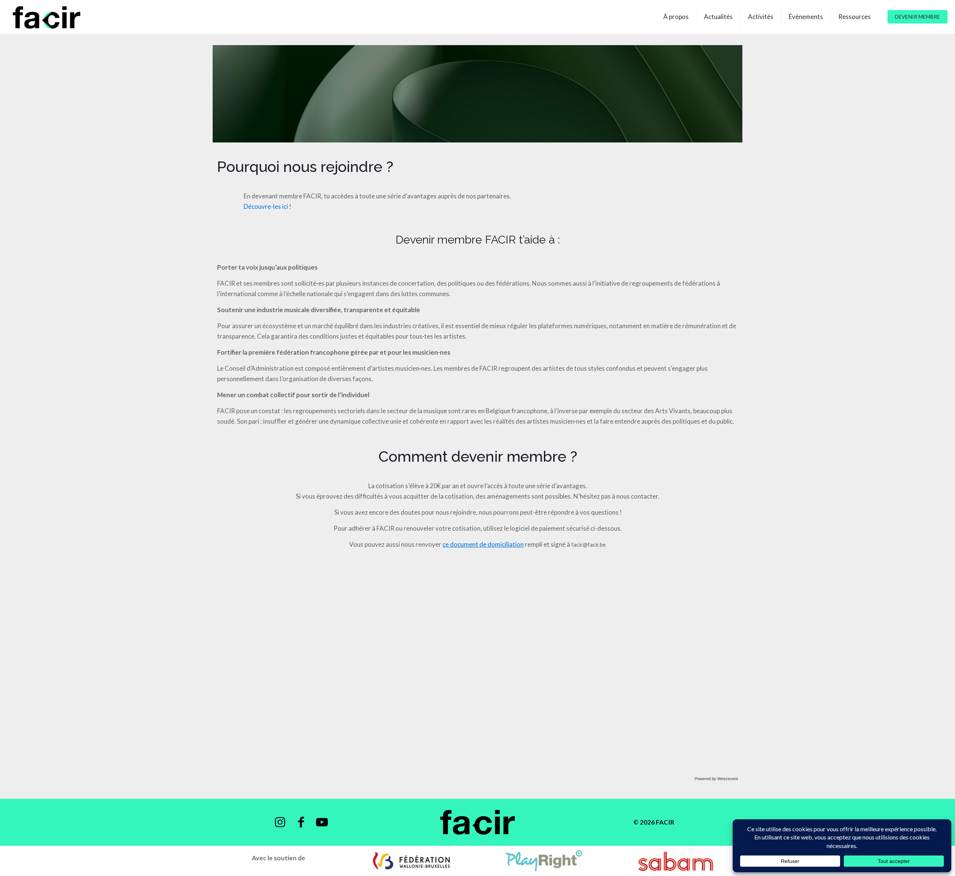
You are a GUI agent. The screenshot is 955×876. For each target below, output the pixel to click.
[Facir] (47, 17)
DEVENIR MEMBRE (917, 16)
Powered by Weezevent (716, 778)
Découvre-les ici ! (267, 206)
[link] (411, 860)
